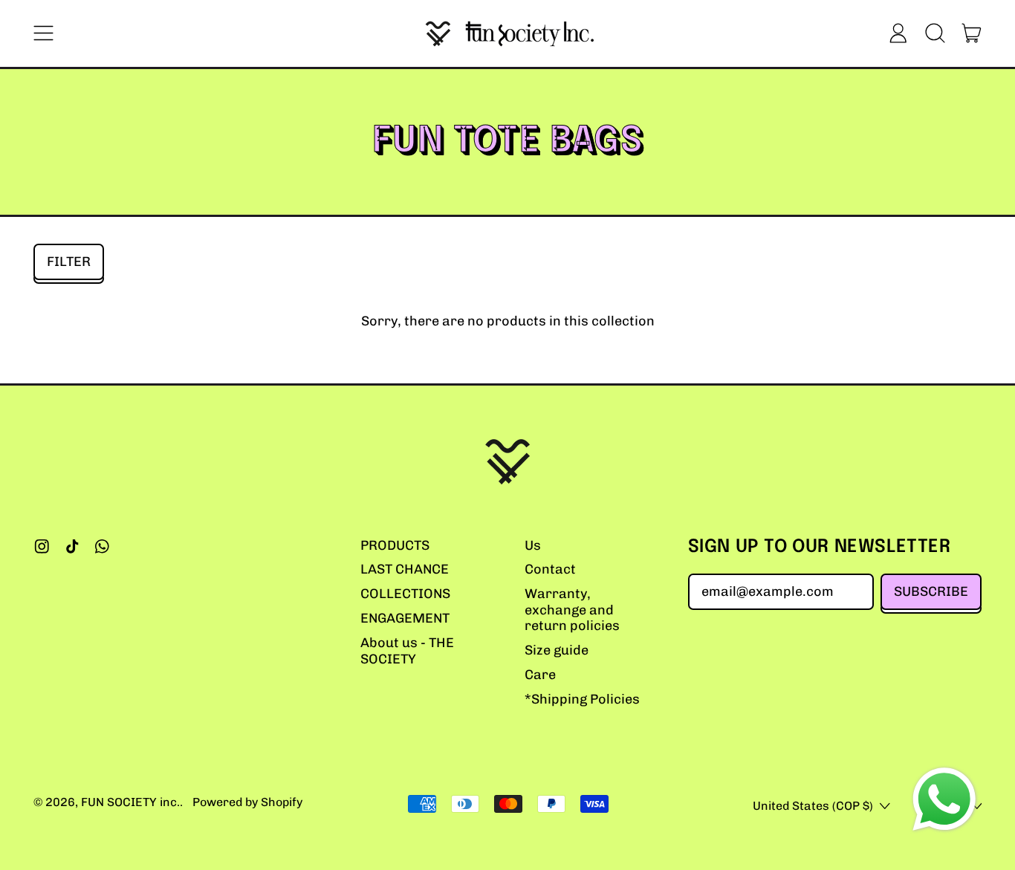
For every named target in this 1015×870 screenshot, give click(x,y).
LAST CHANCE (404, 569)
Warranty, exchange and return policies (572, 609)
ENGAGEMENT (405, 618)
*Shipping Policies (582, 699)
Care (540, 674)
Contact (550, 569)
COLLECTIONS (405, 593)
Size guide (556, 650)
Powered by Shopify (247, 802)
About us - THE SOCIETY (407, 650)
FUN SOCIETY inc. (130, 802)
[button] (934, 33)
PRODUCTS (394, 545)
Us (533, 545)
